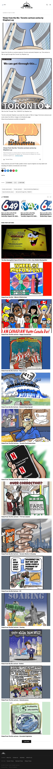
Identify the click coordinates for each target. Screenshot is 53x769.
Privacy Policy (4, 767)
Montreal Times (19, 761)
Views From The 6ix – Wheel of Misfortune (14, 297)
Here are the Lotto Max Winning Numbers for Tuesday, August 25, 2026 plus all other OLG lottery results (28, 216)
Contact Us (15, 757)
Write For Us (29, 757)
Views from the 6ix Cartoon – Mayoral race (14, 370)
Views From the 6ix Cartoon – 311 (11, 591)
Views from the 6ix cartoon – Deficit (12, 663)
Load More (26, 741)
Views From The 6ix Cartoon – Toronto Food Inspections (18, 443)
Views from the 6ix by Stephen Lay (31, 189)
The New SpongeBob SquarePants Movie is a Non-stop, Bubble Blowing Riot (24, 260)
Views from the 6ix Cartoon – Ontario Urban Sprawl (17, 407)
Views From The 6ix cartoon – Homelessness (15, 700)
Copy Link (22, 182)
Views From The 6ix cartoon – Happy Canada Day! (16, 334)
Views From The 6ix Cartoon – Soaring (12, 627)
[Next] (50, 197)
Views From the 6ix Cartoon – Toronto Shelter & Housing (18, 554)
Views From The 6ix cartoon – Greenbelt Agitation (16, 736)
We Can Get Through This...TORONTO (24, 191)
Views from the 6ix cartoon (8, 191)
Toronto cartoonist (18, 189)
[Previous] (48, 197)
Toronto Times (10, 761)
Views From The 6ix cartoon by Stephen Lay (14, 479)
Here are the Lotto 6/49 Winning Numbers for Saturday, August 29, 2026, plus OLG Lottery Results (9, 215)
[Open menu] (50, 4)
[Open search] (47, 4)
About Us (9, 757)
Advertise (22, 757)
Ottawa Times (28, 761)
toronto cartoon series (7, 189)
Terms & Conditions (13, 767)
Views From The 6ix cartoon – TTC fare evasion (15, 517)
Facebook (10, 182)
